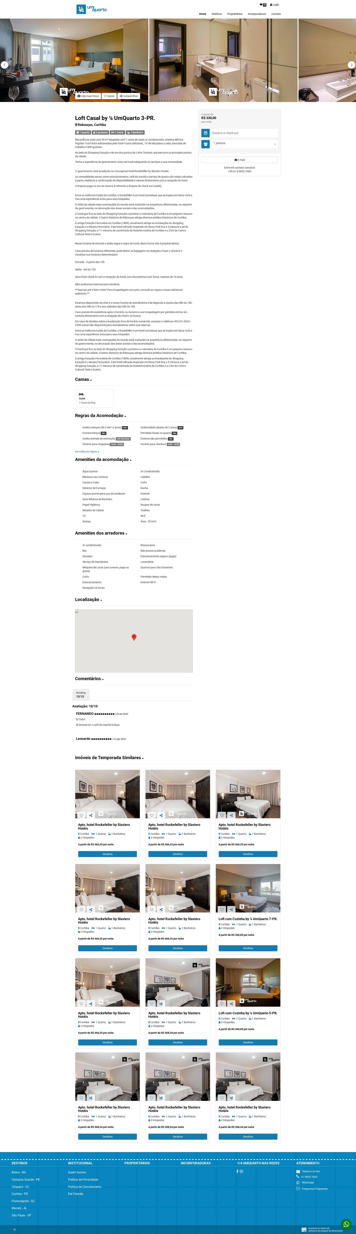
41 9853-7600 (309, 1176)
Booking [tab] (81, 694)
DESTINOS (19, 1163)
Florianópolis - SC (23, 1201)
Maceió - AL (19, 1208)
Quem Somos (77, 1172)
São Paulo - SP (21, 1215)
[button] (351, 65)
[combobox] (245, 144)
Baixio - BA (19, 1172)
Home (202, 13)
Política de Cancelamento (84, 1187)
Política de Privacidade (83, 1179)
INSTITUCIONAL (80, 1163)
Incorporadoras (257, 13)
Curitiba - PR (20, 1194)
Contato (276, 13)
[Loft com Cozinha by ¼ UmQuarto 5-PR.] (248, 982)
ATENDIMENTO (307, 1163)
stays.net (324, 1228)
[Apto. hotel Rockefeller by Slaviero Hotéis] (107, 794)
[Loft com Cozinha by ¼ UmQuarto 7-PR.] (248, 888)
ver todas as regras (86, 451)
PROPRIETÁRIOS (137, 1163)
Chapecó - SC (20, 1187)
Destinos (217, 13)
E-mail (241, 159)
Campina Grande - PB (26, 1179)
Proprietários (234, 13)
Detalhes (108, 854)
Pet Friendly (75, 1194)
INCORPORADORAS (196, 1163)
